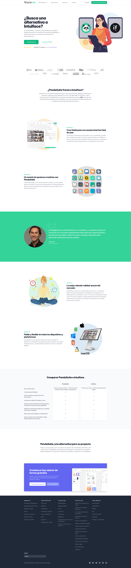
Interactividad (44, 508)
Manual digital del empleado (81, 538)
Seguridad (43, 519)
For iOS (59, 508)
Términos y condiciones (29, 514)
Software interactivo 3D (80, 536)
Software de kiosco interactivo (82, 526)
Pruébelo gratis (31, 42)
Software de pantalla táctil (81, 520)
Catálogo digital (78, 544)
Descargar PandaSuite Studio (31, 503)
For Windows (61, 514)
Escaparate (94, 516)
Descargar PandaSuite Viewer (31, 506)
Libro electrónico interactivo (81, 541)
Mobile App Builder (62, 506)
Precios (74, 2)
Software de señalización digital (82, 523)
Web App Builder (62, 503)
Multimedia (43, 506)
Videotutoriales (95, 506)
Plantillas (94, 508)
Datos (42, 516)
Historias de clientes (96, 514)
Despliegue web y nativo (46, 522)
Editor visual (44, 503)
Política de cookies (28, 516)
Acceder (87, 2)
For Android (60, 511)
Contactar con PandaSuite (98, 519)
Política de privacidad (29, 519)
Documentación (95, 503)
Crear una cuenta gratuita (99, 2)
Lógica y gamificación (46, 514)
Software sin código (28, 508)
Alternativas (77, 549)
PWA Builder (61, 516)
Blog (93, 511)
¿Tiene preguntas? (53, 484)
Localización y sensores (46, 511)
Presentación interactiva (80, 528)
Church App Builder (79, 546)
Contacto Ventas (47, 42)
